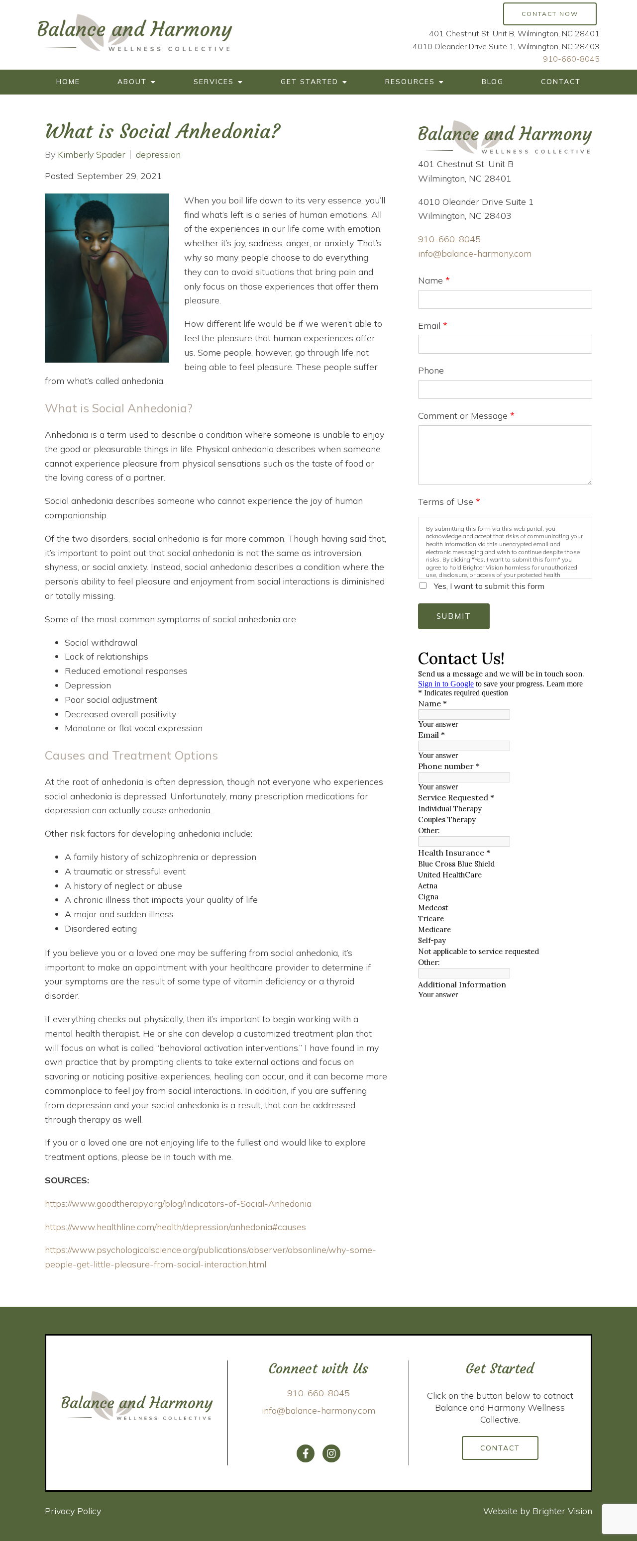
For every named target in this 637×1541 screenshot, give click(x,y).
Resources (410, 81)
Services (214, 81)
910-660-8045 (571, 59)
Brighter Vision (562, 1511)
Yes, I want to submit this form (489, 586)
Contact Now (550, 13)
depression (158, 154)
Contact (561, 81)
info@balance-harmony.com (474, 253)
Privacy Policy (73, 1511)
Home (68, 81)
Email (432, 325)
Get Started (309, 81)
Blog (493, 81)
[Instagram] (331, 1453)
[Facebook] (306, 1453)
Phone (431, 370)
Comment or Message (466, 415)
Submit (453, 616)
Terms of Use (449, 501)
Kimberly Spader (91, 154)
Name (434, 280)
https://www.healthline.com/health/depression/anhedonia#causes (175, 1227)
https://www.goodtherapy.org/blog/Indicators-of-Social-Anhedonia (178, 1203)
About (132, 81)
